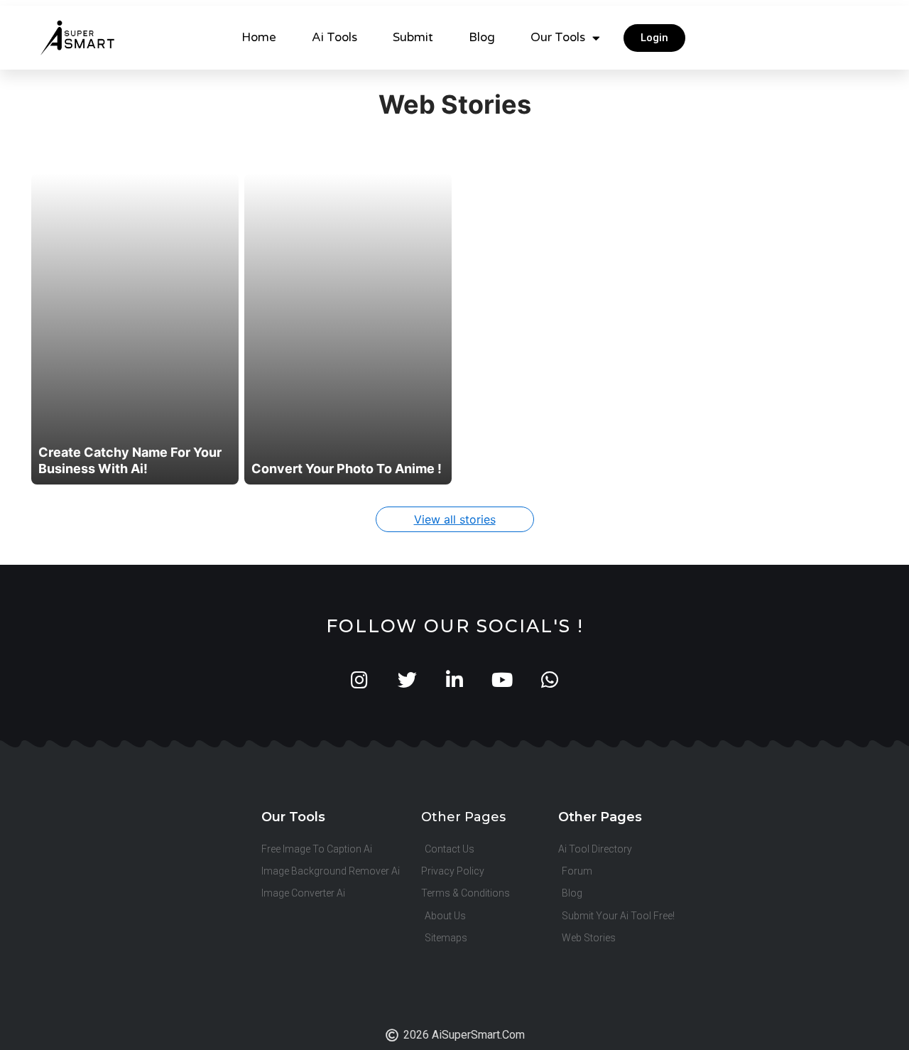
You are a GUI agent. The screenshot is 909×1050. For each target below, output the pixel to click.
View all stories (455, 519)
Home (258, 37)
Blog (482, 37)
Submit (413, 37)
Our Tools (557, 37)
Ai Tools (334, 37)
